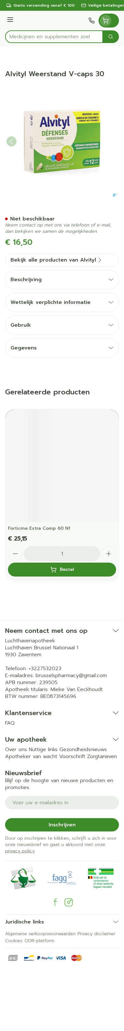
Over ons (16, 749)
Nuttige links (43, 749)
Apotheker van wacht (31, 756)
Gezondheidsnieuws (83, 749)
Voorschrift (72, 756)
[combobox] (54, 36)
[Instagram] (68, 902)
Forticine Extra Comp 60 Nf (39, 528)
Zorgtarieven (102, 756)
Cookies (14, 940)
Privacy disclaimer (96, 933)
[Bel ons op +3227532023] (91, 20)
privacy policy (20, 851)
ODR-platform (39, 940)
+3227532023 (45, 668)
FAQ (10, 723)
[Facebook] (55, 902)
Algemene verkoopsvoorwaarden (40, 933)
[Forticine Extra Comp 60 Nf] (62, 466)
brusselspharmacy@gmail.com (71, 675)
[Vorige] (11, 141)
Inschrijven (62, 825)
